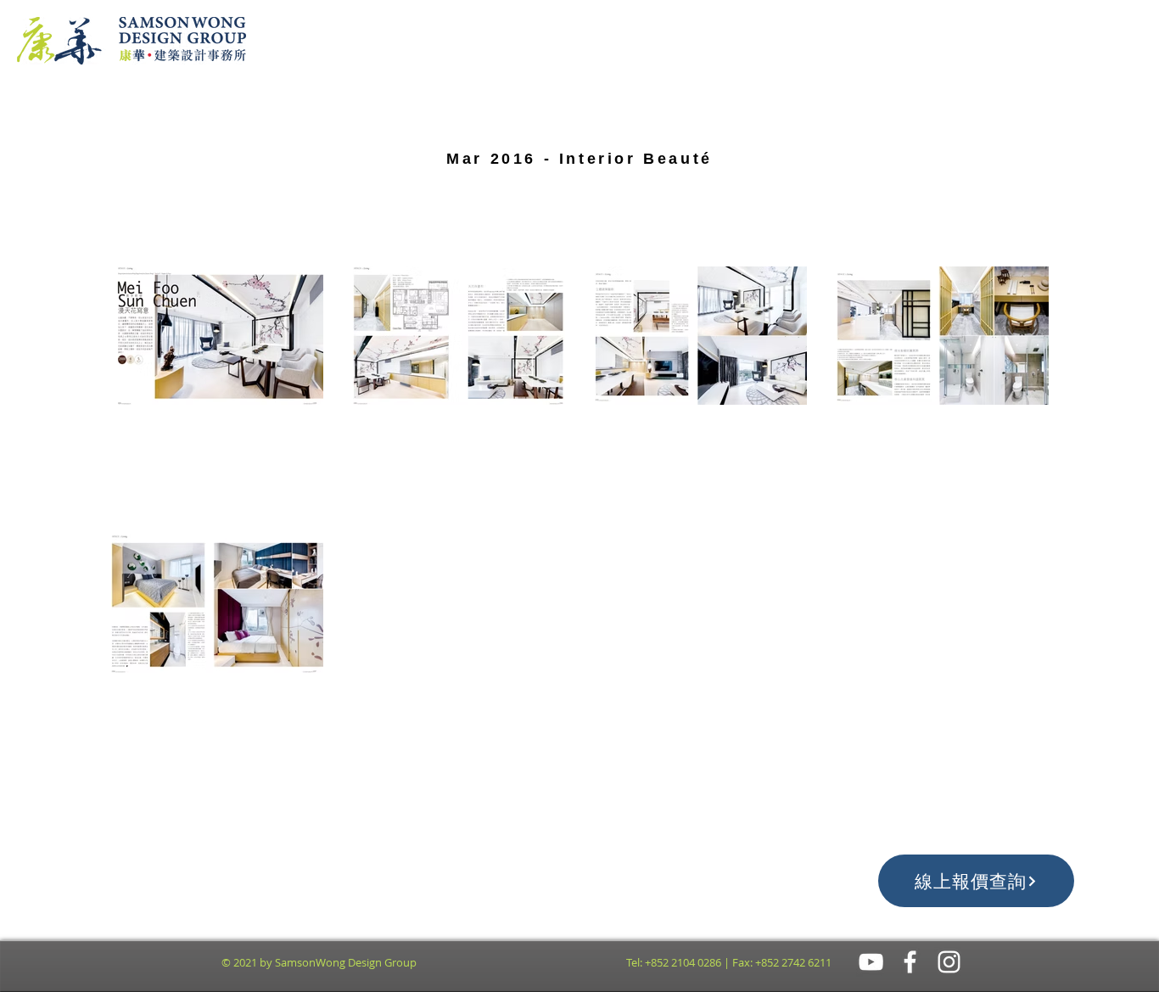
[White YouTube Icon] (871, 962)
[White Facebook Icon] (910, 962)
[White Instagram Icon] (949, 962)
